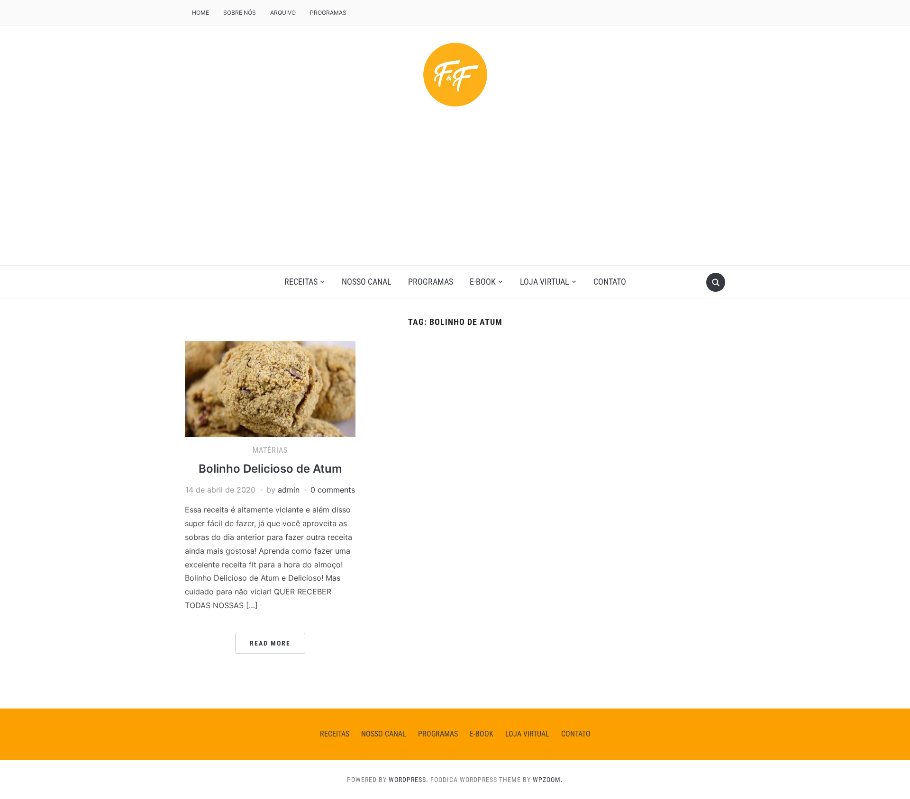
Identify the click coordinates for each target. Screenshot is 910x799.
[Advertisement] (455, 194)
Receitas (301, 282)
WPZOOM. (548, 779)
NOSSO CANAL (366, 282)
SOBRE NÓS (239, 12)
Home (200, 12)
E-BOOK (483, 282)
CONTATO (609, 282)
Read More (270, 643)
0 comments (332, 489)
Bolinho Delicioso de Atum (270, 469)
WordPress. (408, 779)
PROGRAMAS (328, 12)
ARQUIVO (283, 12)
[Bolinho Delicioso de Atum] (270, 388)
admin (289, 489)
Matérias (270, 450)
